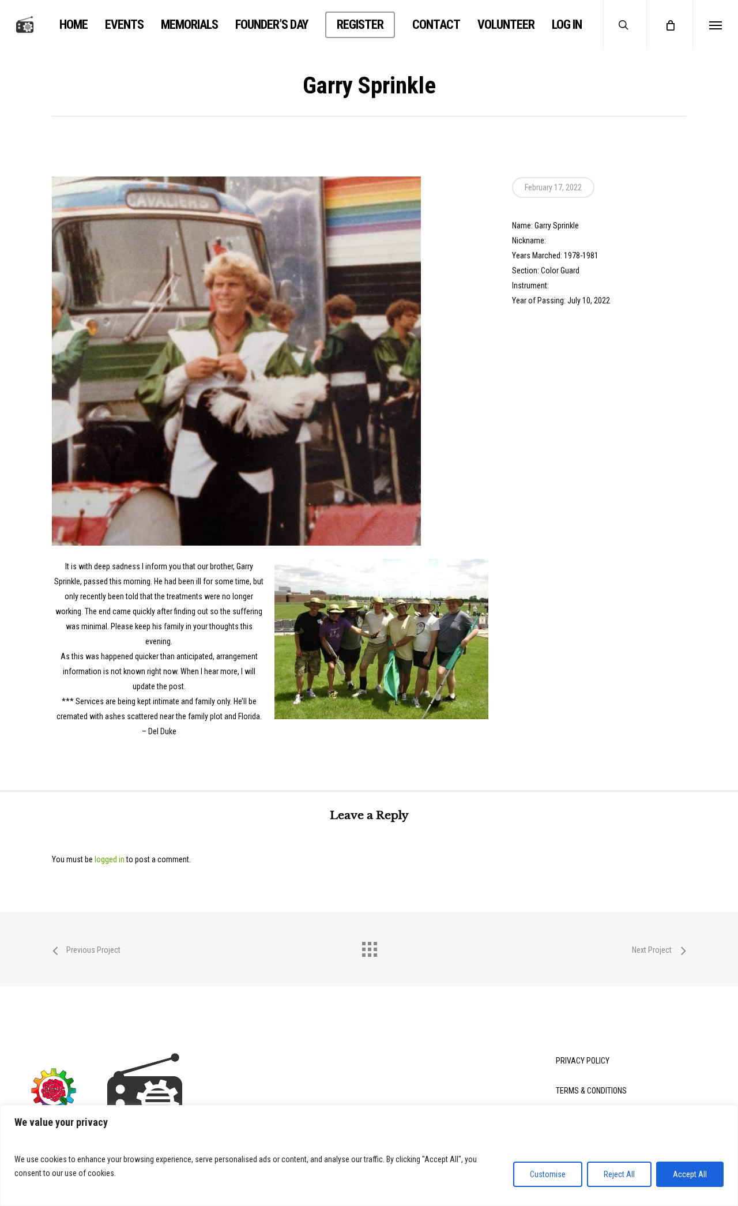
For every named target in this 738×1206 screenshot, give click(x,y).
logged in (110, 859)
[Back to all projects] (369, 946)
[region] (369, 1155)
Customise (548, 1174)
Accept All (690, 1174)
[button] (715, 25)
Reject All (619, 1174)
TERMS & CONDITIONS (591, 1090)
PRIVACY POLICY (582, 1060)
